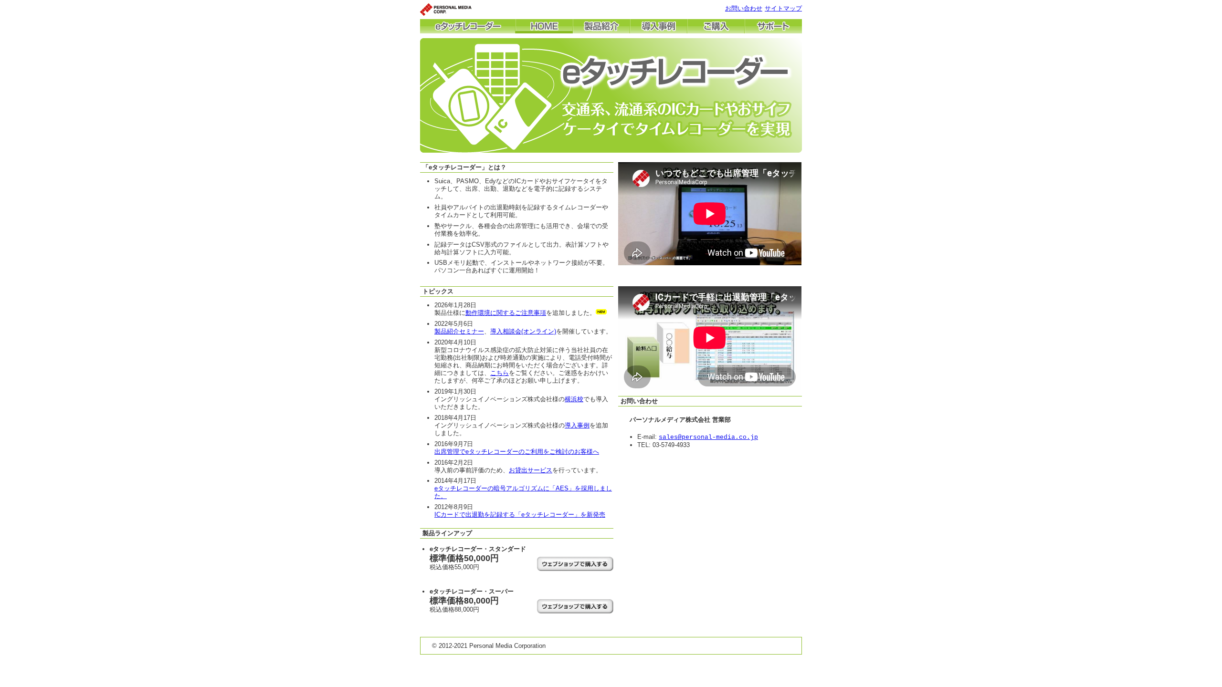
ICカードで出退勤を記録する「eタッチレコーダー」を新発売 (519, 514)
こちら (499, 372)
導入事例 (577, 425)
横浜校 (574, 399)
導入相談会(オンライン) (523, 331)
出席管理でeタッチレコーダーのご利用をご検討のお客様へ (516, 451)
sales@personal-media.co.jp (708, 437)
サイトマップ (783, 8)
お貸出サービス (530, 470)
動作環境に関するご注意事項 (505, 312)
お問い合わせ (743, 8)
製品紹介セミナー (459, 331)
